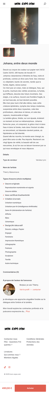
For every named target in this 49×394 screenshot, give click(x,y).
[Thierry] (9, 289)
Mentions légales (11, 357)
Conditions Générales (35, 339)
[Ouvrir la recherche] (45, 4)
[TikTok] (5, 367)
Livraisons (8, 352)
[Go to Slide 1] (9, 52)
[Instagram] (8, 367)
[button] (24, 26)
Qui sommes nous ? (12, 355)
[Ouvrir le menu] (4, 4)
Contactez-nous (10, 339)
